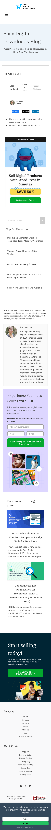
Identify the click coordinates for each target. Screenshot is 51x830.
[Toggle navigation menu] (6, 15)
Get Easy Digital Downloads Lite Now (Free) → (25, 442)
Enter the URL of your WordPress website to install (25, 420)
